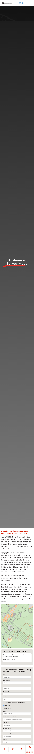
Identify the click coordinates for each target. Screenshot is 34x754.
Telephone (7, 708)
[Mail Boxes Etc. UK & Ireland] (12, 3)
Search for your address (9, 716)
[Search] (29, 752)
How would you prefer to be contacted (14, 702)
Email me (7, 705)
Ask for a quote (30, 748)
